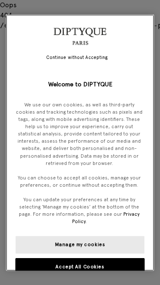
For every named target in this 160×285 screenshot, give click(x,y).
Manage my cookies (80, 244)
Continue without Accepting (77, 57)
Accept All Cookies (79, 267)
